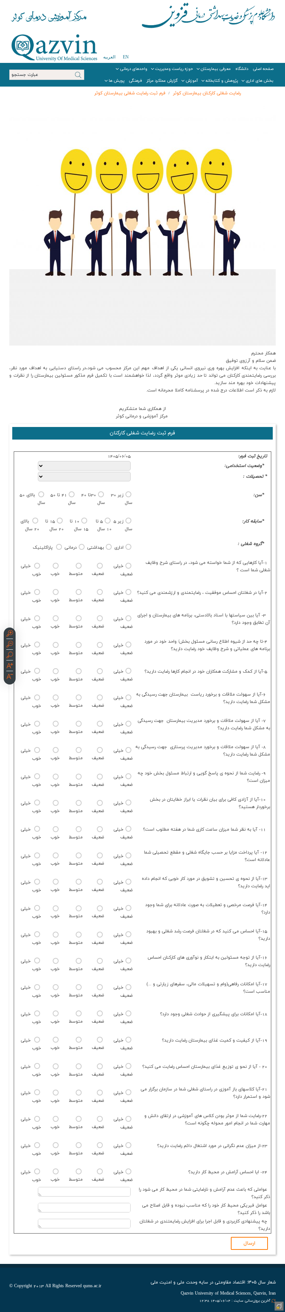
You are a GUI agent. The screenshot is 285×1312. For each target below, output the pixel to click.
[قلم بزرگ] (9, 666)
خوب (55, 574)
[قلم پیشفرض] (9, 677)
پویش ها (116, 81)
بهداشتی (95, 548)
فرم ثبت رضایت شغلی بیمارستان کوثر (130, 93)
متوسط (76, 574)
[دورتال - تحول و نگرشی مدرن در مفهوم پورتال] (278, 1305)
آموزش (192, 81)
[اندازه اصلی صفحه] (9, 656)
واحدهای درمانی (133, 69)
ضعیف (98, 574)
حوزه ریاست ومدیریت (174, 69)
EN (126, 57)
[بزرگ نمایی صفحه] (9, 634)
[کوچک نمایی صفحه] (9, 645)
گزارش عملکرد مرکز (162, 81)
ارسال (249, 1243)
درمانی (71, 548)
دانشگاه (241, 69)
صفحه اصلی (263, 69)
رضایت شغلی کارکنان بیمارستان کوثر (206, 93)
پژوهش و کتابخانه (222, 81)
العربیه (109, 57)
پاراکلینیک (43, 548)
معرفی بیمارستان (216, 69)
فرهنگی (135, 81)
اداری (119, 548)
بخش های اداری (259, 81)
